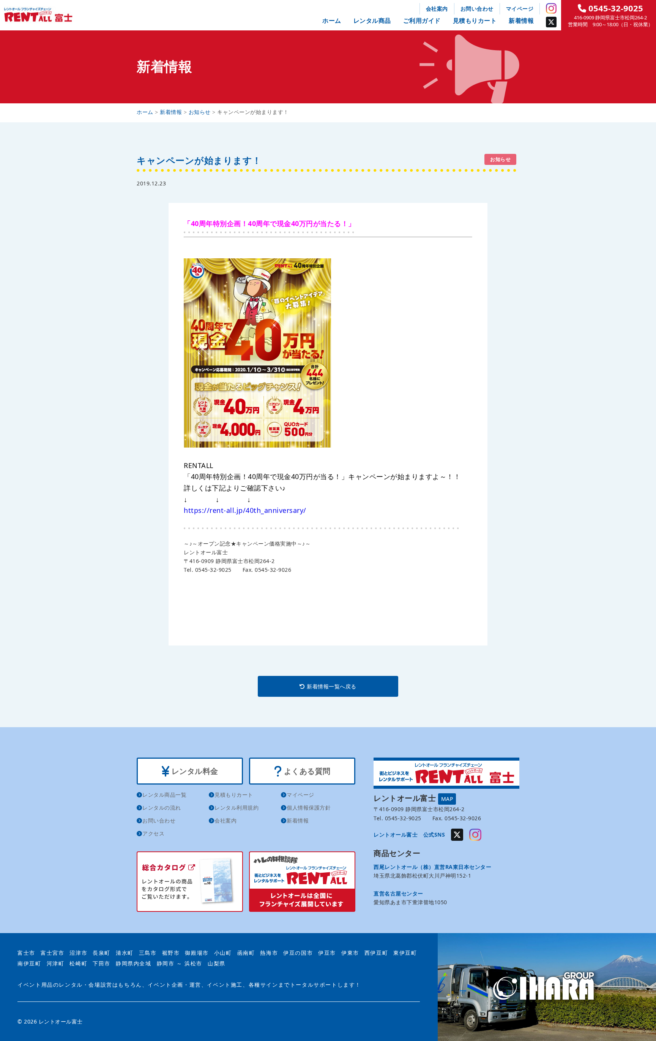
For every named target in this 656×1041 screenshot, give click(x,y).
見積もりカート (475, 20)
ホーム (331, 20)
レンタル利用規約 (236, 807)
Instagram (551, 8)
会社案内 (437, 8)
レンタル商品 (372, 20)
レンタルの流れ (161, 807)
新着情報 (521, 20)
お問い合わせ (477, 8)
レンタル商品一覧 (164, 794)
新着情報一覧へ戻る (330, 686)
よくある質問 (306, 771)
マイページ (520, 8)
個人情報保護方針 (309, 807)
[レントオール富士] (547, 987)
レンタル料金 (193, 771)
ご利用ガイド (422, 20)
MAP (447, 798)
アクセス (153, 833)
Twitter (551, 22)
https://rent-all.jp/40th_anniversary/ (245, 510)
